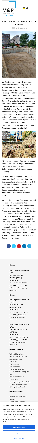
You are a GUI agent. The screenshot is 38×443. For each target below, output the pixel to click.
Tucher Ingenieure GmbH (18, 356)
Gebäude (13, 399)
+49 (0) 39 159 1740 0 (20, 283)
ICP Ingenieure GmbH (17, 387)
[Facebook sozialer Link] (9, 246)
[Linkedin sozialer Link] (24, 246)
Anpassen (19, 433)
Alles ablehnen (19, 438)
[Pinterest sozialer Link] (19, 246)
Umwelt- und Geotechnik (18, 396)
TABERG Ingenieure (17, 354)
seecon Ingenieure (16, 359)
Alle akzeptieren (19, 427)
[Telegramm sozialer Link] (29, 246)
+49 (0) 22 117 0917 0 (20, 337)
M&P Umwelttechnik (17, 377)
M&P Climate (14, 364)
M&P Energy (14, 379)
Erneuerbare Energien (17, 402)
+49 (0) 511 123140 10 (20, 312)
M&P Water (13, 361)
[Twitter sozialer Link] (14, 246)
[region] (19, 422)
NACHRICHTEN (19, 16)
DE (27, 8)
